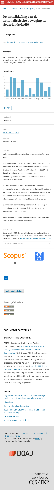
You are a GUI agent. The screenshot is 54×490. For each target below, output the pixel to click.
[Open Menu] (2, 2)
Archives (14, 9)
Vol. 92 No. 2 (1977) (27, 9)
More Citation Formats (13, 243)
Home (5, 9)
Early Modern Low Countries (16, 406)
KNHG (37, 438)
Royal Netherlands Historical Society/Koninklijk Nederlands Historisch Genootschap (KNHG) (24, 396)
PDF (8, 108)
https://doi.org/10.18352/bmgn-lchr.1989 (25, 42)
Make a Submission (14, 291)
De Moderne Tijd (11, 416)
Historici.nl (8, 402)
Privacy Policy (29, 433)
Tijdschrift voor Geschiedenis (16, 420)
